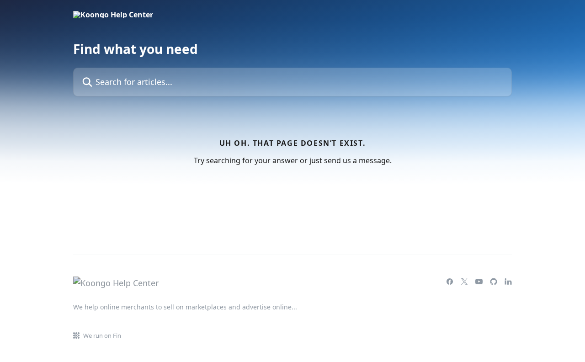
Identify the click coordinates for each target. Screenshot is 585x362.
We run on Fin (102, 335)
